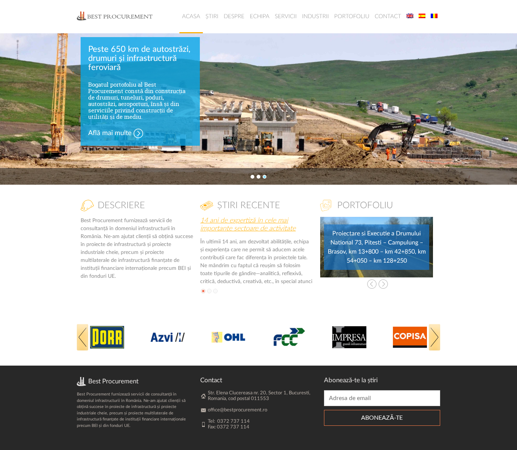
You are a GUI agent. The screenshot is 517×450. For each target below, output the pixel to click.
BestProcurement (115, 15)
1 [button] (252, 177)
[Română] (434, 16)
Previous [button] (372, 284)
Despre (234, 16)
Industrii (315, 16)
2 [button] (258, 177)
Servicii (286, 16)
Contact (388, 16)
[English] (410, 16)
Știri (212, 16)
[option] (258, 109)
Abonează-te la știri (351, 380)
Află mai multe (110, 133)
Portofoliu (351, 16)
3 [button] (264, 177)
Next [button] (383, 284)
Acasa (191, 16)
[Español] (422, 16)
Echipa (259, 16)
